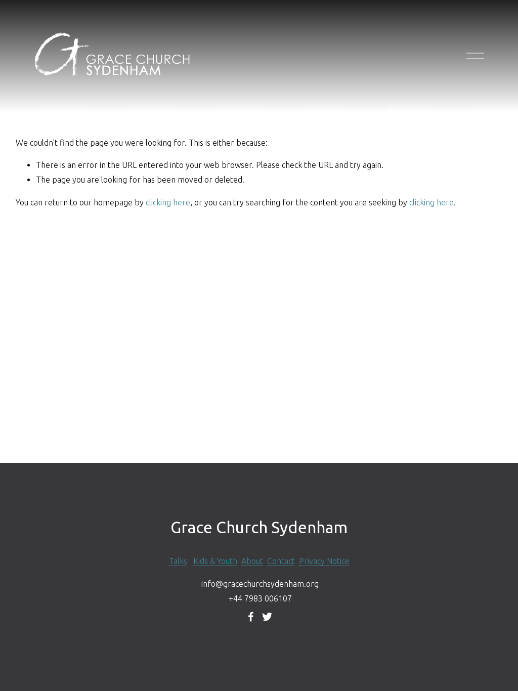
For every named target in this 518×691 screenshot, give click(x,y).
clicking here (168, 202)
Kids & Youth (215, 561)
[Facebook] (251, 617)
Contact (281, 561)
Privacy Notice (324, 561)
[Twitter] (267, 617)
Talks (178, 561)
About (252, 561)
